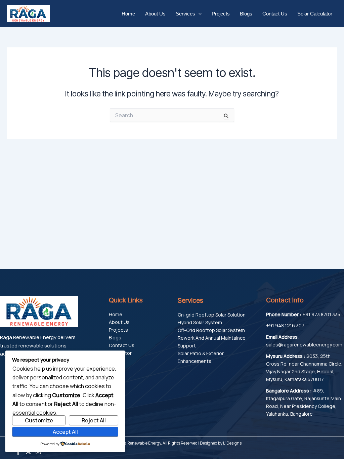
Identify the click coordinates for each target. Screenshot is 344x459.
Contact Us (274, 13)
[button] (198, 14)
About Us (155, 13)
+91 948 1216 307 (285, 325)
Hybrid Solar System (200, 322)
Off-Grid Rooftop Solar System (211, 330)
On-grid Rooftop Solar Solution (212, 314)
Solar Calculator (314, 13)
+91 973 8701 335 (321, 314)
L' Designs (232, 443)
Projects (221, 13)
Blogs (246, 13)
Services (185, 13)
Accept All (65, 431)
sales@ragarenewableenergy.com (304, 344)
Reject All (94, 420)
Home (128, 13)
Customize (39, 420)
